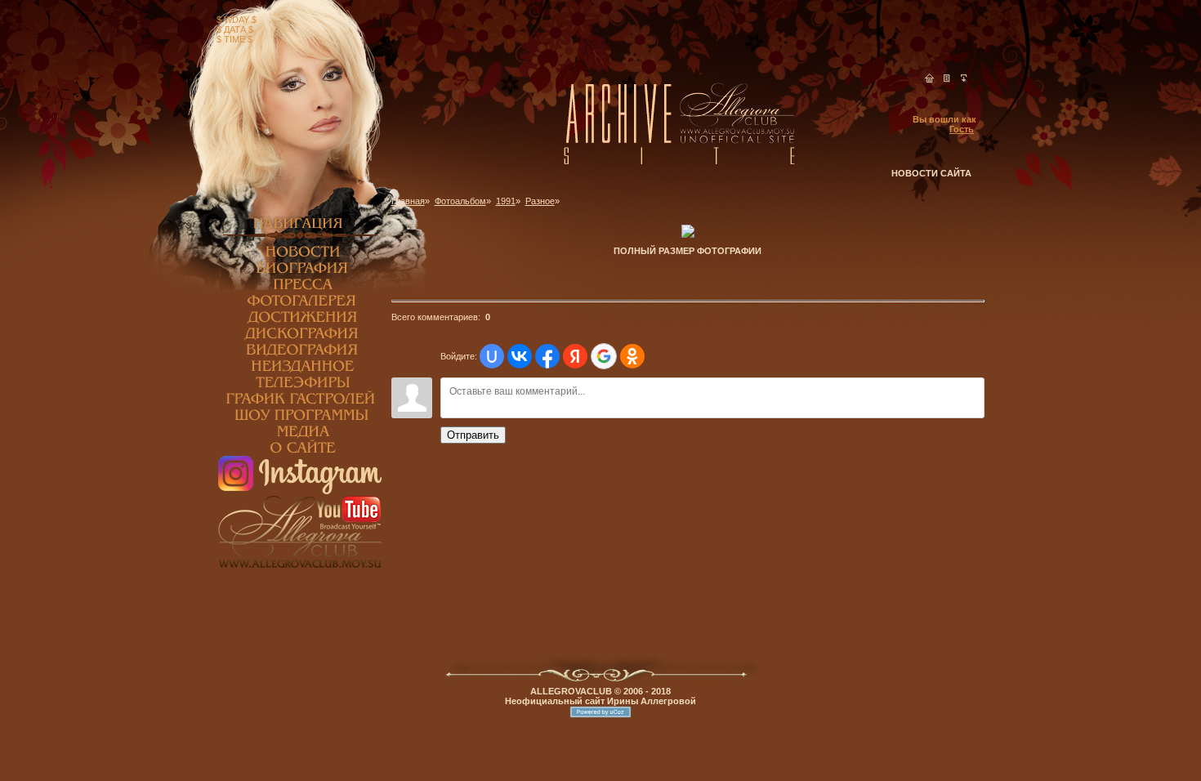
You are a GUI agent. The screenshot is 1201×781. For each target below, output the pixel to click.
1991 (506, 201)
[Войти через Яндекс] (575, 356)
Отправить (473, 435)
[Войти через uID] (492, 356)
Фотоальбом (460, 201)
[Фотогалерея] (300, 305)
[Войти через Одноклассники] (632, 356)
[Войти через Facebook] (547, 356)
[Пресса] (300, 289)
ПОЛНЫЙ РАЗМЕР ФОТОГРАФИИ (687, 251)
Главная (408, 201)
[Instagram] (300, 491)
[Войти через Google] (604, 356)
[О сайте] (300, 452)
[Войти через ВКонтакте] (519, 356)
